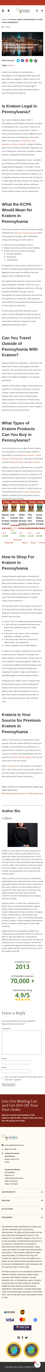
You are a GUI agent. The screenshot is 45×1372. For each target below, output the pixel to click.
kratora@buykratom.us (14, 1145)
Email (4, 1067)
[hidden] (3, 11)
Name (4, 1058)
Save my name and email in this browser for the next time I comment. (24, 1078)
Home (4, 19)
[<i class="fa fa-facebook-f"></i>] (23, 1337)
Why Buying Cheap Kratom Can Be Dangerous (22, 793)
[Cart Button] (42, 10)
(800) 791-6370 (10, 1149)
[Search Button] (37, 10)
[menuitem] (19, 1337)
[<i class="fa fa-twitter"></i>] (26, 1337)
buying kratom (13, 766)
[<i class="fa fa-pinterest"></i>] (19, 1337)
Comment (6, 1028)
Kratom (11, 65)
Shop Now (9, 542)
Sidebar (8, 27)
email (7, 1162)
